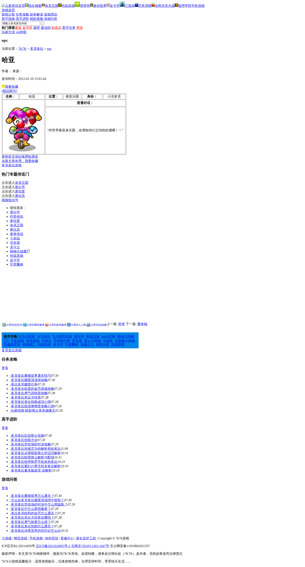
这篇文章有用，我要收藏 (20, 161)
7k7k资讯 (43, 336)
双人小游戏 (92, 340)
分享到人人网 (78, 324)
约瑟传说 (16, 216)
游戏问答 (50, 19)
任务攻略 (22, 14)
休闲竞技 (51, 538)
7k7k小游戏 (26, 336)
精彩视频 (36, 19)
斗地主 (46, 340)
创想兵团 (102, 344)
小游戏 (7, 538)
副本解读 (36, 14)
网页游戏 (20, 538)
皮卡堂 (115, 5)
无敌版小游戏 (125, 340)
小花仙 (15, 238)
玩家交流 (8, 32)
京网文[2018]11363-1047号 (90, 546)
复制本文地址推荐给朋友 (20, 156)
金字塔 (27, 27)
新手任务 (69, 27)
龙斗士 (15, 247)
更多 (5, 368)
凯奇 (121, 324)
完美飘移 (16, 264)
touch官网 (108, 336)
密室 (79, 27)
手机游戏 (198, 5)
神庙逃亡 (29, 344)
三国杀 (130, 5)
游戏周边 (50, 14)
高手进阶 (22, 19)
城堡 (36, 27)
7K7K (22, 48)
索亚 (18, 27)
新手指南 (8, 19)
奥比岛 (20, 196)
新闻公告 (8, 14)
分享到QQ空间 (14, 324)
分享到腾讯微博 (35, 324)
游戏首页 (8, 10)
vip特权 (21, 32)
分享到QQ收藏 (98, 324)
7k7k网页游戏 (62, 336)
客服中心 (67, 538)
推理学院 (184, 5)
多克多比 (36, 48)
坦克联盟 (117, 344)
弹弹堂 (85, 5)
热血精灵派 (12, 344)
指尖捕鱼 (34, 5)
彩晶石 (56, 27)
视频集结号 (10, 200)
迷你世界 (99, 5)
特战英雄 (68, 5)
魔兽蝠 (142, 324)
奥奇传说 (16, 234)
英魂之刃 (87, 344)
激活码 (46, 27)
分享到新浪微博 (57, 324)
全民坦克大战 (165, 5)
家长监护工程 (86, 538)
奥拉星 (20, 191)
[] (9, 91)
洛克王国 (51, 5)
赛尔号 (20, 187)
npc (49, 48)
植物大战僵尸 (20, 251)
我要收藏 (11, 86)
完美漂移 (144, 5)
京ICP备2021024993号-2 (53, 546)
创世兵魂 (92, 336)
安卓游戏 (32, 340)
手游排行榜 (62, 340)
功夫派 (15, 242)
